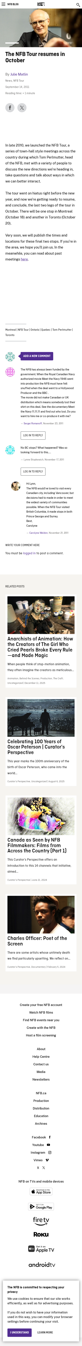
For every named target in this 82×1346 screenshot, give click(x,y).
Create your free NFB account (41, 1005)
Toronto (9, 335)
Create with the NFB (41, 1028)
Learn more (45, 1332)
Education (41, 1116)
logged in (29, 553)
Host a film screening (41, 1035)
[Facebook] (9, 107)
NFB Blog (12, 4)
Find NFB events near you (41, 1020)
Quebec (46, 330)
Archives (41, 1123)
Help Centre (41, 1056)
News (8, 81)
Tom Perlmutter (62, 330)
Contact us (41, 1064)
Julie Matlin (19, 74)
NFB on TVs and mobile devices (41, 1181)
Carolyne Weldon (38, 533)
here (24, 259)
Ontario (35, 330)
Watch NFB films (41, 1012)
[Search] (78, 5)
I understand (19, 1332)
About (41, 1049)
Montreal (10, 330)
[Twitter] (22, 107)
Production (41, 1101)
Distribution (41, 1108)
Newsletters (41, 1079)
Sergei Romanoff (33, 423)
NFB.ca (41, 1093)
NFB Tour (18, 81)
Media (41, 1072)
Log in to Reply (33, 435)
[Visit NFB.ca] (47, 4)
